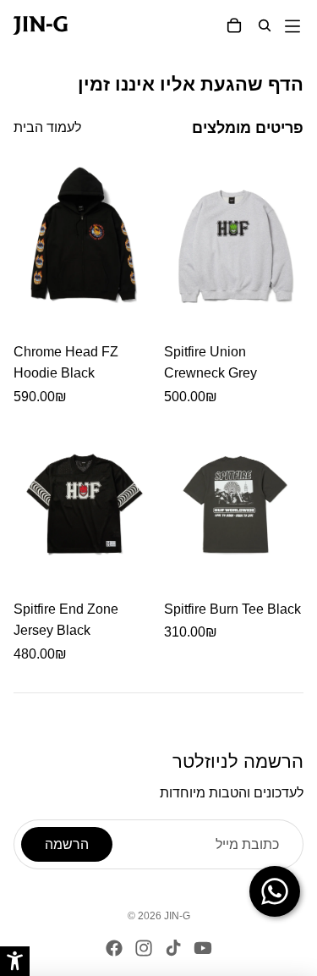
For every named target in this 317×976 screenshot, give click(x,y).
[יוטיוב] (203, 948)
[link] (28, 25)
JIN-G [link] (177, 916)
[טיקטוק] (173, 948)
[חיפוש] (264, 25)
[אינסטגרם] (144, 948)
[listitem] (84, 282)
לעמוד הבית (47, 127)
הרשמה (67, 844)
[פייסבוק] (114, 948)
